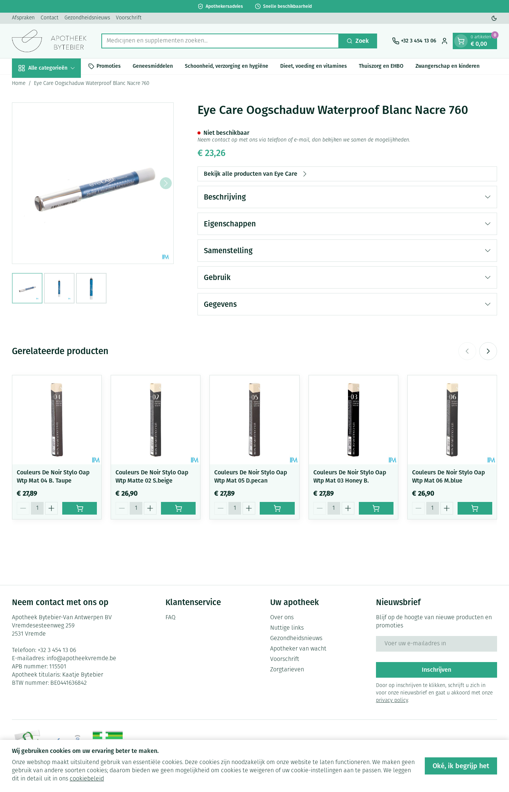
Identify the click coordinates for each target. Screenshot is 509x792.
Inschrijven (436, 669)
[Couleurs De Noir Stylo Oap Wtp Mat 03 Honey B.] (353, 419)
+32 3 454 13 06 (57, 650)
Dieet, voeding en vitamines (313, 66)
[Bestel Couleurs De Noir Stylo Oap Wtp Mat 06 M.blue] (475, 508)
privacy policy (392, 700)
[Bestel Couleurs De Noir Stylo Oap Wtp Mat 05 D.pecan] (277, 508)
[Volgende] (166, 183)
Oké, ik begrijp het (461, 766)
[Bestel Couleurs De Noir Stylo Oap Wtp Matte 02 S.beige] (178, 508)
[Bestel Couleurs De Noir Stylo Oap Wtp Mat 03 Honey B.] (376, 508)
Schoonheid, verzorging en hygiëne (226, 66)
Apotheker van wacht (298, 649)
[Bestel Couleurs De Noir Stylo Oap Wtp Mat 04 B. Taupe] (79, 508)
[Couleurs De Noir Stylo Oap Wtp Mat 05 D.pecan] (254, 419)
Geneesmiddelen (153, 66)
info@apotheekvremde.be (81, 659)
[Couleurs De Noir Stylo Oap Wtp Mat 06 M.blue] (452, 419)
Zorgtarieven (287, 670)
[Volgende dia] (488, 351)
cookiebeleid (87, 779)
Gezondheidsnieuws (87, 18)
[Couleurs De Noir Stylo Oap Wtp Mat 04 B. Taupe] (56, 419)
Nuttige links (287, 628)
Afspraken (23, 18)
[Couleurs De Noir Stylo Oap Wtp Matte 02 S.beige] (155, 419)
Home (18, 83)
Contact (50, 18)
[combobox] (220, 41)
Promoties (109, 66)
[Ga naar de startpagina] (49, 41)
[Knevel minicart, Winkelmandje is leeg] (461, 41)
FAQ (170, 618)
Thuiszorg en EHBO (381, 66)
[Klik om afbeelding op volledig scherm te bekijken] (92, 183)
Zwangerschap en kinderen (447, 66)
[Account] (444, 41)
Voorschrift (129, 18)
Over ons (282, 618)
